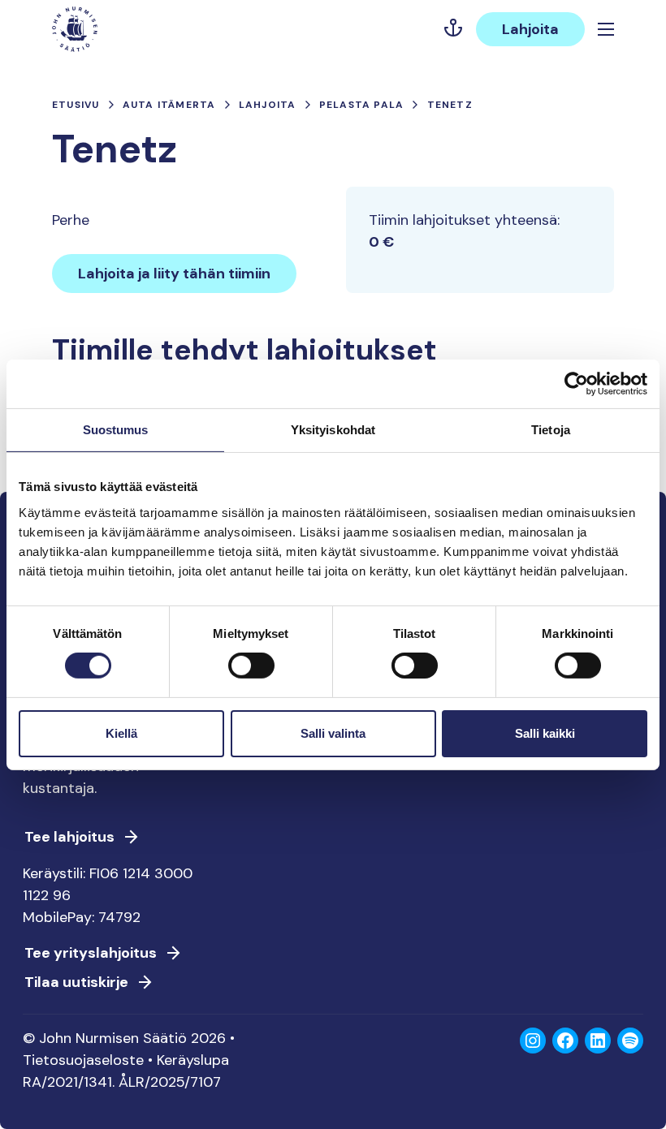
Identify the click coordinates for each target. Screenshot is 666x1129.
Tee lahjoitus (69, 837)
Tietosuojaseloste (83, 1060)
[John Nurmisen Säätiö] (74, 29)
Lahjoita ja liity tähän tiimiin (174, 273)
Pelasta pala (361, 104)
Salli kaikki (545, 733)
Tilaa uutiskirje (76, 982)
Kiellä (121, 733)
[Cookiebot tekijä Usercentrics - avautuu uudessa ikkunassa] (576, 383)
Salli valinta (333, 733)
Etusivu (75, 104)
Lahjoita (530, 29)
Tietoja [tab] (550, 429)
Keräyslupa (193, 1060)
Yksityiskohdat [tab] (333, 429)
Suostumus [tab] (116, 429)
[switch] (251, 672)
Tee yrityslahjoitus (90, 953)
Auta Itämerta (169, 104)
